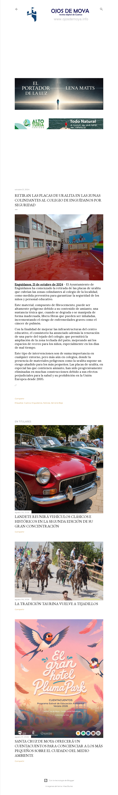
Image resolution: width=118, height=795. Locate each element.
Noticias (46, 403)
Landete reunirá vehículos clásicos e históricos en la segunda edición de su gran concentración (54, 521)
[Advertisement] (59, 45)
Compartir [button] (19, 398)
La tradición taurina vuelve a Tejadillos (56, 603)
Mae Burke (68, 786)
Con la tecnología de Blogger (61, 780)
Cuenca (27, 403)
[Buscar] (101, 8)
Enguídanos (37, 403)
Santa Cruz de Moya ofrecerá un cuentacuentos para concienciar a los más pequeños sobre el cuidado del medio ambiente (59, 748)
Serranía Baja (57, 403)
